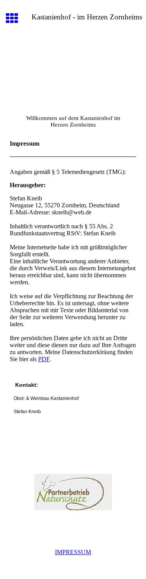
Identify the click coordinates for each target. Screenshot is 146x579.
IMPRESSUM (73, 552)
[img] (73, 72)
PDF (43, 359)
